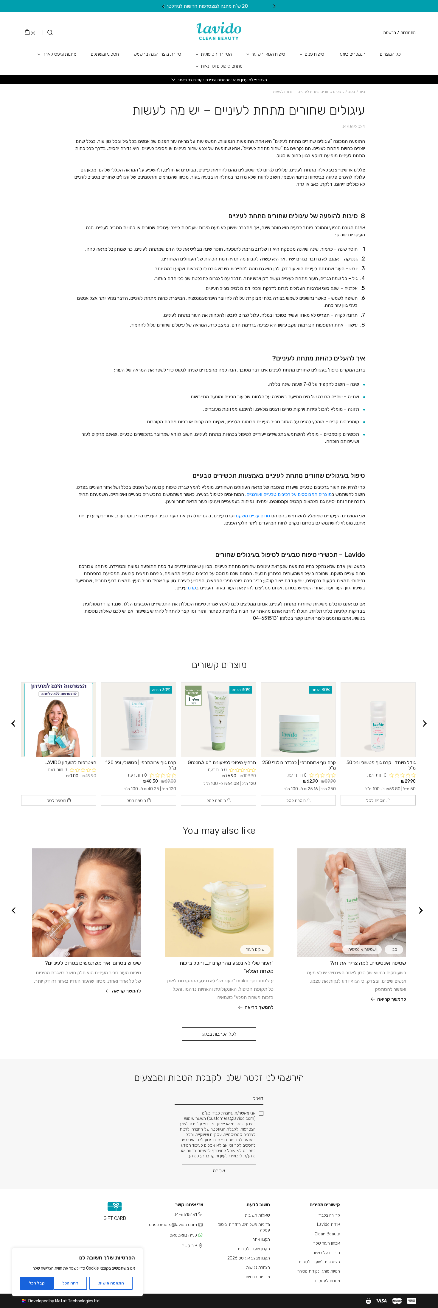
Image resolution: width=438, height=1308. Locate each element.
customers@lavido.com (173, 1224)
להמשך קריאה (391, 999)
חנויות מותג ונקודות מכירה (318, 1271)
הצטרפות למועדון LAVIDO (70, 762)
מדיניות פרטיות (258, 1276)
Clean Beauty (327, 1234)
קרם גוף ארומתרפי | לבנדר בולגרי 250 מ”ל (299, 765)
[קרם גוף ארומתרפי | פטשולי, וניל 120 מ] (138, 720)
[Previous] (275, 6)
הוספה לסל (376, 800)
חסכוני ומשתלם (105, 54)
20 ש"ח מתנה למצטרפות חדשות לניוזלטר (219, 6)
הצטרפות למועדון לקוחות (319, 1262)
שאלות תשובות (257, 1215)
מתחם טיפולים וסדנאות (222, 66)
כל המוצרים (390, 54)
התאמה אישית (111, 1283)
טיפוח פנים (314, 54)
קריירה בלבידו (329, 1215)
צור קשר (189, 1245)
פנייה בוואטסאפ (183, 1235)
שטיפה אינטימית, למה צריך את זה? (368, 963)
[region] (77, 1272)
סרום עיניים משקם (253, 516)
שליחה (219, 1170)
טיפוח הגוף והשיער (268, 54)
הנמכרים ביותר (352, 54)
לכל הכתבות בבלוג (219, 1034)
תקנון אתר (261, 1239)
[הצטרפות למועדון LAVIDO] (58, 720)
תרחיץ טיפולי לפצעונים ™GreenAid (222, 762)
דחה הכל (70, 1283)
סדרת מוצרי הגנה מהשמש (157, 54)
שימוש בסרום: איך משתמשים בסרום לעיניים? (93, 963)
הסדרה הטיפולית (216, 54)
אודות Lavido (328, 1224)
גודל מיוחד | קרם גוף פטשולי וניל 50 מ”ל (381, 765)
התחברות (408, 33)
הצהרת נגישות (258, 1267)
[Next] (163, 6)
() (32, 33)
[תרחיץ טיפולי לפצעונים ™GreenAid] (218, 720)
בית (362, 92)
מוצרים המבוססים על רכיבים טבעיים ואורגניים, (288, 494)
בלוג (351, 92)
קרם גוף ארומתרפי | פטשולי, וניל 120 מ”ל (140, 765)
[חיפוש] (48, 32)
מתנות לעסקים (327, 1280)
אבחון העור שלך (326, 1243)
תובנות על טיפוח (326, 1252)
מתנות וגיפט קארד (59, 54)
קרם (191, 588)
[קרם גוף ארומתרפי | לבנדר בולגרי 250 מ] (298, 720)
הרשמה (389, 33)
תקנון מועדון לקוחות (254, 1248)
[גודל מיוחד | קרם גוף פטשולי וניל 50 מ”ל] (378, 720)
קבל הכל (37, 1283)
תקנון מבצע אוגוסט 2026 (248, 1258)
